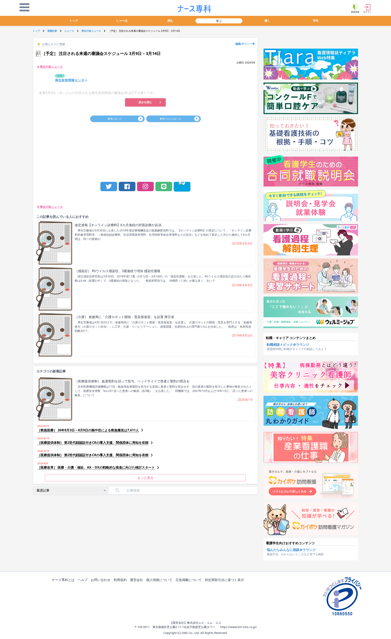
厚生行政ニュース (91, 31)
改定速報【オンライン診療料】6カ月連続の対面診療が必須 (118, 225)
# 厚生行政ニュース (50, 67)
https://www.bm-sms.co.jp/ (238, 627)
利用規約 (120, 580)
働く (267, 20)
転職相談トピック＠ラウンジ (288, 344)
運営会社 (136, 580)
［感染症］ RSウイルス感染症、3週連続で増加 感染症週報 (117, 271)
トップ (73, 20)
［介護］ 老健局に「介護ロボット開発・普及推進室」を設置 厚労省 (124, 317)
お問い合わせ (100, 580)
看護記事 (52, 31)
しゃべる (122, 20)
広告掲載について (189, 580)
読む (170, 20)
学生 (316, 20)
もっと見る (145, 477)
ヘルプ (83, 580)
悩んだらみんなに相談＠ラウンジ (291, 549)
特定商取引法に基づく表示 (224, 580)
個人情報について (159, 580)
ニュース (69, 31)
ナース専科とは (63, 580)
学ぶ (219, 21)
